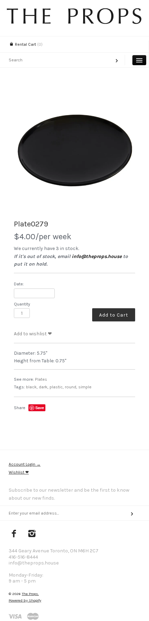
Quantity (22, 304)
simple (84, 386)
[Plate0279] (74, 151)
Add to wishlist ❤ (33, 334)
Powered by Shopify (25, 600)
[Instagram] (32, 534)
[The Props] (74, 22)
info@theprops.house (97, 256)
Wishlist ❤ (19, 472)
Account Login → (25, 464)
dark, (44, 386)
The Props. (30, 594)
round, (71, 386)
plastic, (57, 386)
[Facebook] (14, 534)
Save (39, 407)
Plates (41, 379)
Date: (19, 283)
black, (32, 386)
